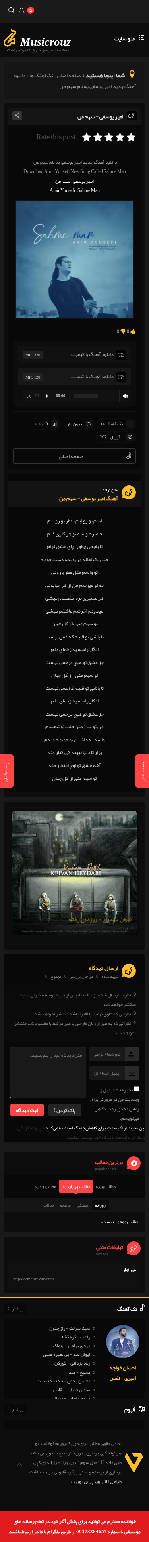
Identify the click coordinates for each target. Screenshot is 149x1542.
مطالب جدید (45, 1186)
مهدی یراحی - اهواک (71, 1345)
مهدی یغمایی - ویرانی (70, 1398)
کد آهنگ (34, 397)
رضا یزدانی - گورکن (72, 1363)
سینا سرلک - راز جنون (69, 1328)
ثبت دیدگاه (27, 1110)
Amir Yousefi (62, 190)
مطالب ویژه (106, 1186)
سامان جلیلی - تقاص (71, 1389)
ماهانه (65, 1205)
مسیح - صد (79, 1372)
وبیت (76, 1481)
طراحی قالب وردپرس (103, 1481)
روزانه (100, 1205)
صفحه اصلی (69, 75)
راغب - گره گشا (76, 1337)
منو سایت (124, 38)
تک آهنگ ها (41, 75)
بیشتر (17, 1309)
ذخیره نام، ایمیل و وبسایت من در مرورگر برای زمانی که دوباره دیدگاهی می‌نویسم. (114, 1104)
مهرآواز (129, 1269)
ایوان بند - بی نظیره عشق (66, 1354)
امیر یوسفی (83, 181)
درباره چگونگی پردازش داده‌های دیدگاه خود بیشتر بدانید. (81, 1132)
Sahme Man (88, 190)
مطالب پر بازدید (76, 1186)
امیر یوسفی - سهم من (100, 116)
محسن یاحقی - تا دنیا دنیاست (63, 1380)
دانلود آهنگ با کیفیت (92, 354)
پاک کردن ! (64, 1110)
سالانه (48, 1205)
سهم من (62, 181)
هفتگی (83, 1205)
